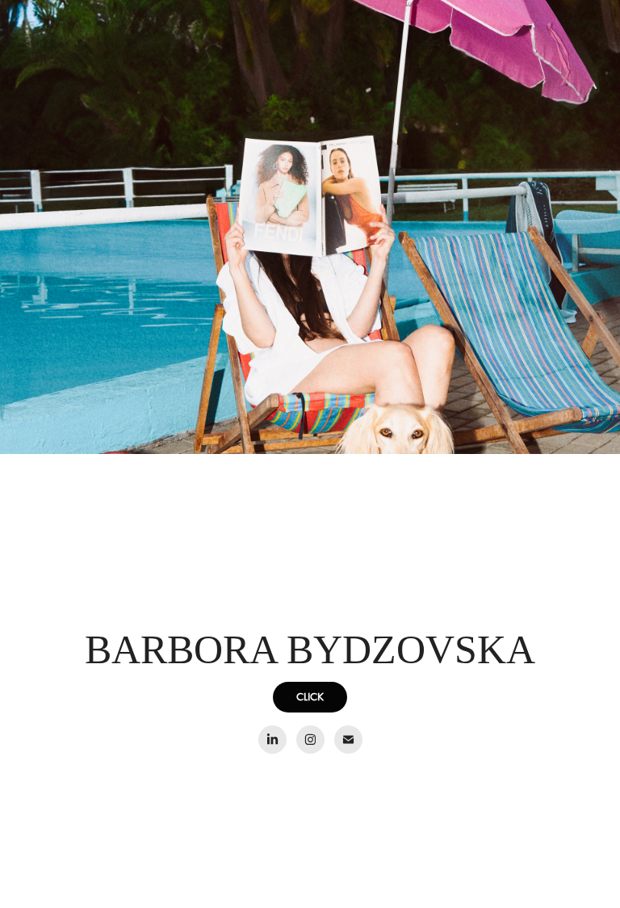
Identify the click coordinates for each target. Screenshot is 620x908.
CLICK (310, 697)
